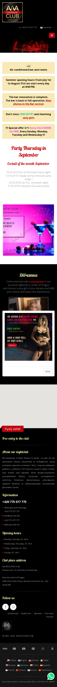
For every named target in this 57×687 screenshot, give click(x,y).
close (47, 371)
